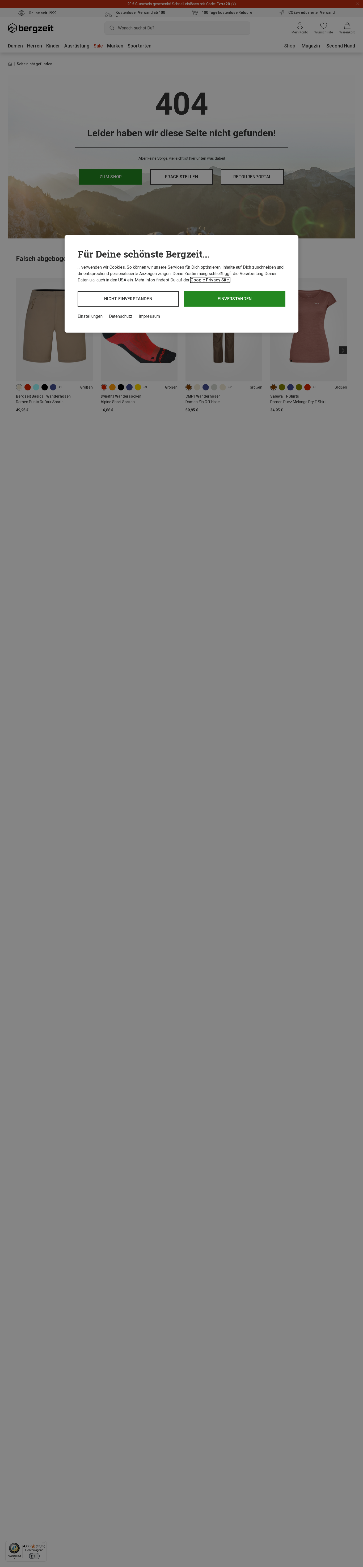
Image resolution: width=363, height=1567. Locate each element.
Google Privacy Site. (210, 279)
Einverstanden (235, 298)
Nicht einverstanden (128, 298)
